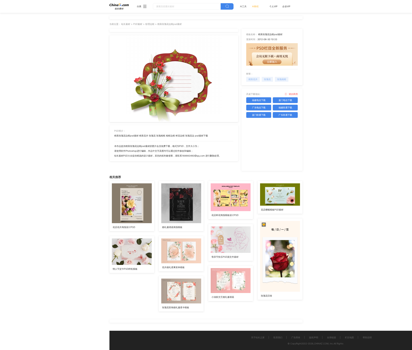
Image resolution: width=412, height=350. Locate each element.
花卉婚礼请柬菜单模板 (173, 267)
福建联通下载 (285, 107)
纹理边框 (149, 24)
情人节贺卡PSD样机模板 (125, 268)
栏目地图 (349, 337)
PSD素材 (137, 24)
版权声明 (313, 337)
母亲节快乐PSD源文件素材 (225, 256)
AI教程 (255, 6)
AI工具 (243, 6)
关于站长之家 (258, 337)
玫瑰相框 (281, 79)
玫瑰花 (267, 79)
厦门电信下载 (285, 100)
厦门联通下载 (259, 115)
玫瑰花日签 (266, 295)
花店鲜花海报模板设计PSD (225, 215)
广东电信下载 (259, 107)
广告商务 (295, 337)
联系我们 (277, 337)
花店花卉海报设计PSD (124, 227)
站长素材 (125, 24)
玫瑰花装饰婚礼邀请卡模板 (175, 307)
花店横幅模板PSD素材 (272, 209)
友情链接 (331, 337)
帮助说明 (367, 337)
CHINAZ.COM (321, 343)
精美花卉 (253, 79)
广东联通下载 (285, 115)
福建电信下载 (259, 100)
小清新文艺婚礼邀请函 (222, 297)
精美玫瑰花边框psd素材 (169, 24)
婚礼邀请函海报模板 (172, 227)
